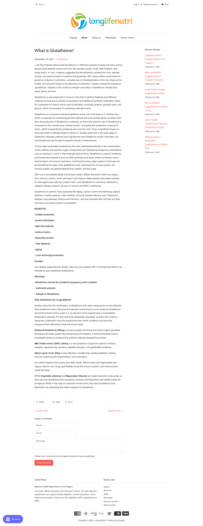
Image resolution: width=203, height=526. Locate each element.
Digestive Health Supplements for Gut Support (155, 59)
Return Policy (127, 37)
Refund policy (109, 505)
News (84, 37)
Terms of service (111, 501)
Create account (150, 4)
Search (107, 486)
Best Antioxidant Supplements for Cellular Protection (154, 76)
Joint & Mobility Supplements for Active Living (156, 106)
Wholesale (111, 37)
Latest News (41, 479)
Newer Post (114, 410)
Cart (166, 4)
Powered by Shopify (116, 520)
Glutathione (62, 59)
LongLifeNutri (100, 520)
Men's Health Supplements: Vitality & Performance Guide (156, 123)
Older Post (42, 410)
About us (96, 37)
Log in (136, 4)
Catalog (73, 37)
